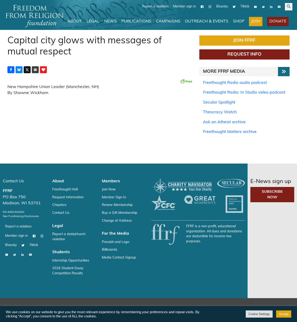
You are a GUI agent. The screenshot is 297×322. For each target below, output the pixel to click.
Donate (277, 21)
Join (255, 21)
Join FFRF (244, 40)
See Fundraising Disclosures (21, 216)
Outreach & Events (206, 21)
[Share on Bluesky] (19, 69)
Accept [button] (283, 314)
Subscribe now (272, 194)
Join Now (109, 189)
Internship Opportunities (70, 260)
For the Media (115, 234)
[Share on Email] (35, 69)
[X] (234, 6)
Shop (238, 21)
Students (61, 252)
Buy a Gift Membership (119, 213)
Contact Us (13, 181)
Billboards (109, 250)
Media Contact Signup (119, 257)
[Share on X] (27, 69)
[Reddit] (263, 6)
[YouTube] (255, 6)
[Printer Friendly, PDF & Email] (186, 81)
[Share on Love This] (43, 69)
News (110, 21)
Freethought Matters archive (230, 132)
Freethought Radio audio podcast (235, 83)
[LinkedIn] (271, 6)
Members (111, 181)
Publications (136, 21)
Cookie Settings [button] (259, 314)
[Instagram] (210, 6)
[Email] (279, 6)
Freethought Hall (65, 189)
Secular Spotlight (219, 102)
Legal (93, 21)
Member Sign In (114, 197)
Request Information (68, 197)
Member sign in (184, 6)
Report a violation (155, 6)
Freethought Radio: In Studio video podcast (244, 93)
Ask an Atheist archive (224, 122)
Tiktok (244, 6)
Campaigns (168, 21)
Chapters (59, 205)
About (74, 21)
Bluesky (222, 6)
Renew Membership (117, 205)
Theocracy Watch (220, 112)
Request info (244, 54)
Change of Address (117, 221)
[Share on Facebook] (10, 69)
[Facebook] (202, 6)
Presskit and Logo (115, 242)
